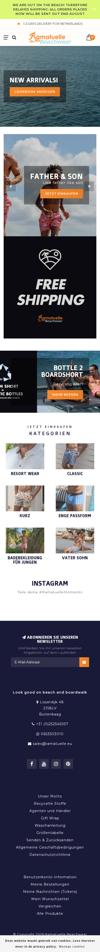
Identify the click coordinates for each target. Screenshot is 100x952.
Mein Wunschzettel (50, 899)
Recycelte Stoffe (50, 803)
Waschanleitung (50, 825)
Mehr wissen (65, 394)
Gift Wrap (50, 818)
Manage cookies (72, 946)
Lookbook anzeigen (35, 91)
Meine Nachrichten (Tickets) (50, 891)
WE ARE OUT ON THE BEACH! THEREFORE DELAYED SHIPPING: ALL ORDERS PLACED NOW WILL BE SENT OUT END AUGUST (50, 9)
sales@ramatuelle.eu (52, 743)
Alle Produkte (50, 913)
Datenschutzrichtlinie (50, 854)
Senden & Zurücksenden (50, 840)
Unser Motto (50, 796)
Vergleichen (50, 906)
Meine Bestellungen (50, 884)
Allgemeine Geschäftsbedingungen (50, 847)
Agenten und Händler (50, 811)
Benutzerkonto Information (50, 877)
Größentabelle (50, 833)
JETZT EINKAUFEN (61, 193)
